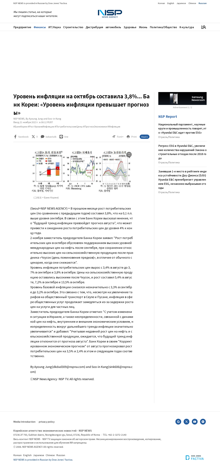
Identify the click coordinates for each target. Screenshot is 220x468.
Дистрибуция (94, 27)
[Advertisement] (110, 61)
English (170, 3)
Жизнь (143, 27)
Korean (161, 3)
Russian (203, 3)
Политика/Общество (163, 27)
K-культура (186, 27)
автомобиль (113, 27)
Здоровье (130, 27)
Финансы (40, 27)
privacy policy (47, 421)
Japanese (181, 3)
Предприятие (22, 27)
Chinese (192, 3)
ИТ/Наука (54, 27)
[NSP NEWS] (110, 14)
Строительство (73, 27)
